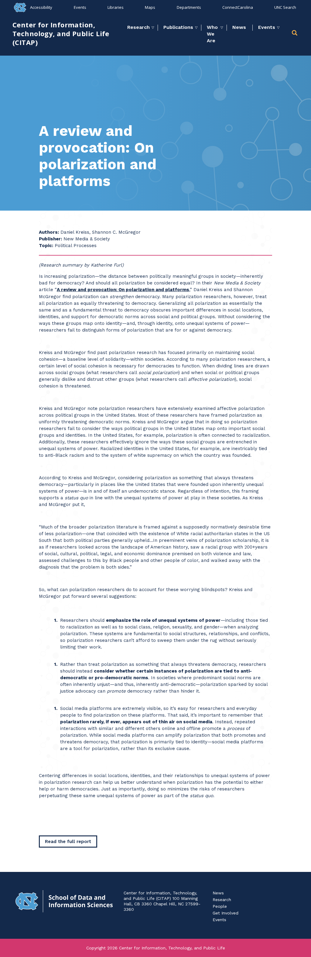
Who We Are (212, 33)
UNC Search (285, 7)
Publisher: (50, 239)
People (220, 906)
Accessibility (41, 7)
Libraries (116, 7)
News (239, 27)
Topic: (46, 245)
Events (80, 7)
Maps (150, 7)
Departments (189, 7)
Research (138, 27)
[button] (295, 34)
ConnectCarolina (237, 7)
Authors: (49, 232)
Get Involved (225, 913)
